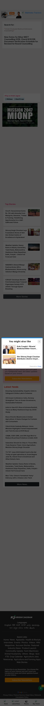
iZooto (39, 366)
